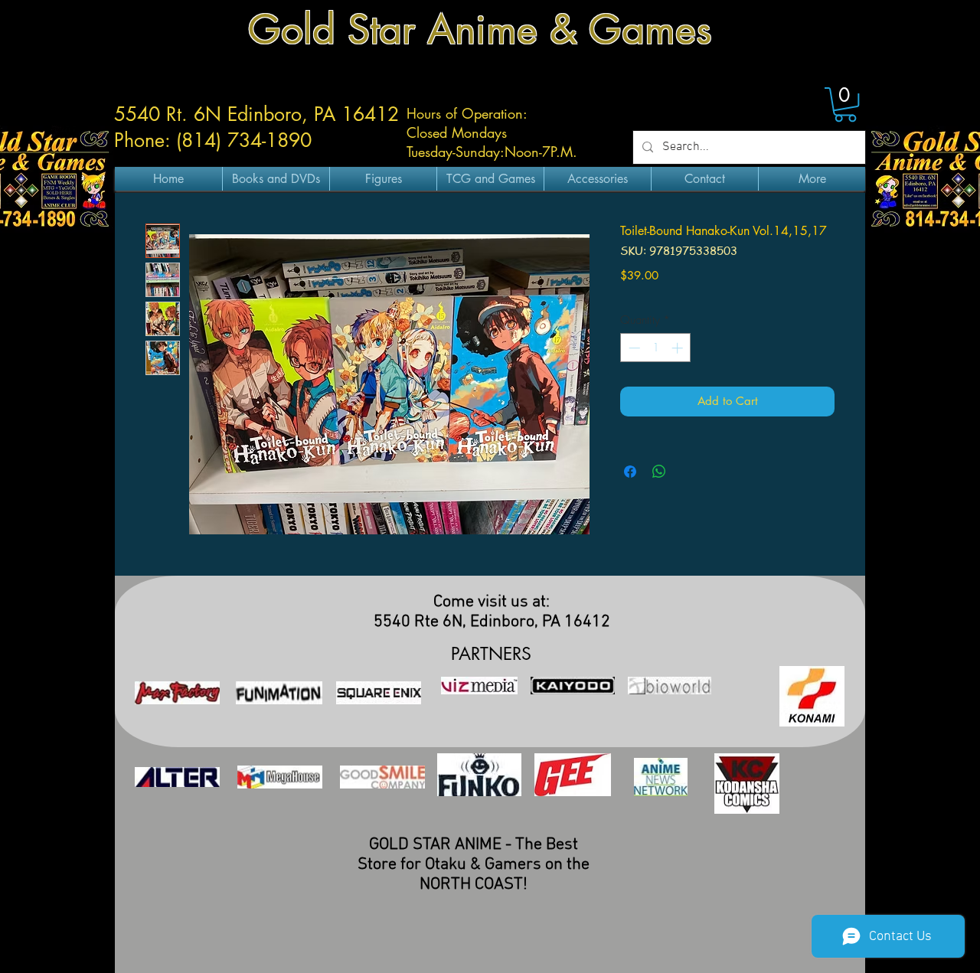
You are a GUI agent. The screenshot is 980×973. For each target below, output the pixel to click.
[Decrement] (632, 348)
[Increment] (678, 348)
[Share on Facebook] (630, 471)
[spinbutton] (655, 348)
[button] (845, 104)
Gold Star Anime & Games (480, 29)
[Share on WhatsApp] (659, 471)
